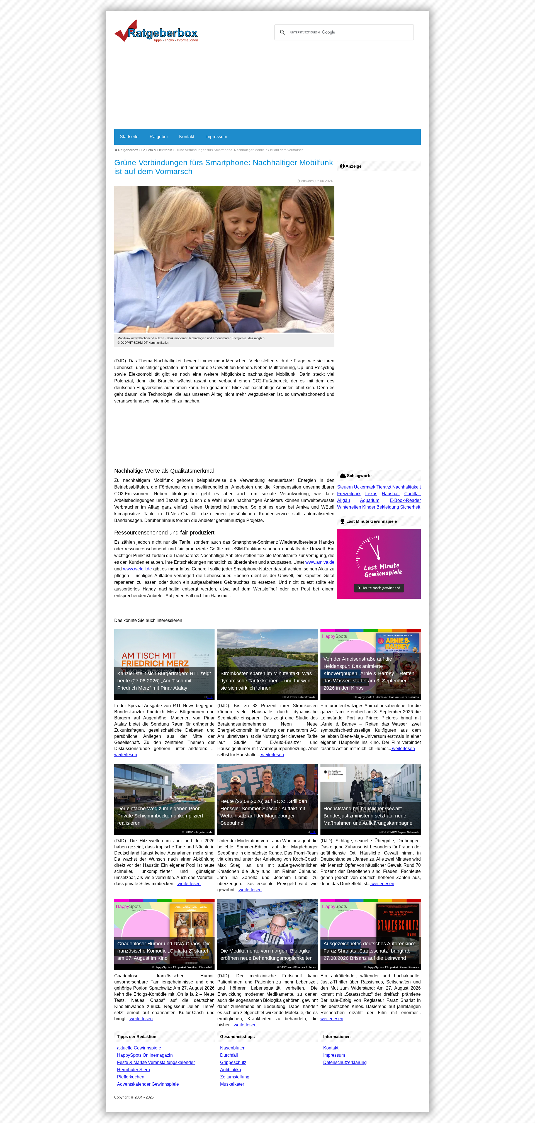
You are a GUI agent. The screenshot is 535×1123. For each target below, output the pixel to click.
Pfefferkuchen (130, 1077)
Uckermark (364, 487)
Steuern (345, 487)
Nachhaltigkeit (406, 487)
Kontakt (186, 136)
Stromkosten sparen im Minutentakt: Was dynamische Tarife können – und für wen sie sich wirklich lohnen (266, 681)
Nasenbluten (232, 1048)
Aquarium (369, 500)
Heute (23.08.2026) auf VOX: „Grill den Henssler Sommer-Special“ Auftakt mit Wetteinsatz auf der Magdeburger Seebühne (263, 812)
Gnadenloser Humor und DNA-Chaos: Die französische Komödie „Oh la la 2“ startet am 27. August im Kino (164, 951)
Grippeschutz (233, 1062)
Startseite (129, 136)
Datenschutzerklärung (345, 1062)
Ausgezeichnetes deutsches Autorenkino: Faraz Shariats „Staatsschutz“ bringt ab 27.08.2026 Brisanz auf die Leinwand (369, 951)
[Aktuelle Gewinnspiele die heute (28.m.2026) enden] (379, 597)
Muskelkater (232, 1084)
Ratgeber (159, 136)
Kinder (368, 507)
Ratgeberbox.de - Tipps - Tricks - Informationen (156, 30)
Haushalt (391, 493)
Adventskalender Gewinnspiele (148, 1084)
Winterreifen (349, 507)
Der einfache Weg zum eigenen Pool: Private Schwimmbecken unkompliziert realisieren (160, 816)
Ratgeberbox (127, 150)
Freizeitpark (349, 493)
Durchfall (229, 1055)
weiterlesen (125, 754)
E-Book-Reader (405, 500)
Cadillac (412, 493)
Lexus (371, 493)
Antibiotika (230, 1069)
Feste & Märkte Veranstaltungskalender (156, 1062)
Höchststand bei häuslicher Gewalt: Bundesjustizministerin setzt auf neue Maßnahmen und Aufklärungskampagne (368, 816)
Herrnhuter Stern (133, 1069)
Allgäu (343, 500)
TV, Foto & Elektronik (156, 150)
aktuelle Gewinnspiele (139, 1048)
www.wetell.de (137, 569)
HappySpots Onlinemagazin (145, 1055)
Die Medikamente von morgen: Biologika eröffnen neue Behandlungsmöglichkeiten (266, 954)
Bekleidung (387, 507)
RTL (210, 697)
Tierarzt (383, 487)
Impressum (216, 136)
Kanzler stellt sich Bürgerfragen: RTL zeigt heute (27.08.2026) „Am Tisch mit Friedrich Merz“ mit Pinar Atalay (164, 681)
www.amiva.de (319, 562)
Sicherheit (410, 507)
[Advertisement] (267, 87)
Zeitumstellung (234, 1077)
